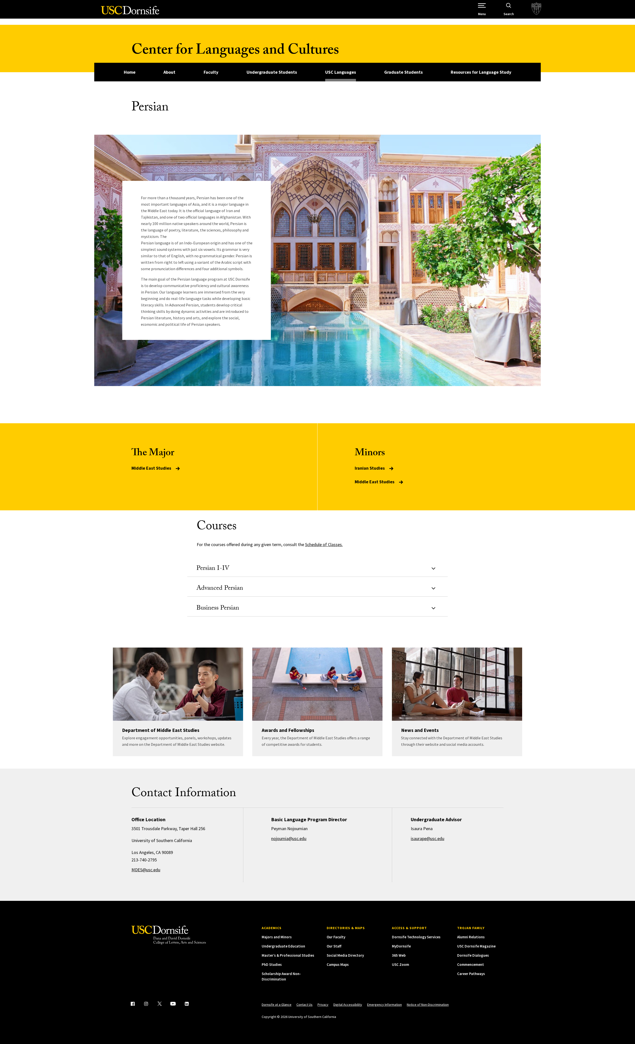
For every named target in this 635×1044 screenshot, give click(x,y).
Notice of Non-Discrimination (428, 1004)
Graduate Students (403, 72)
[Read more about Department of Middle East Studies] (178, 684)
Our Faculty (336, 937)
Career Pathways (471, 973)
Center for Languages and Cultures (235, 51)
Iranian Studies (370, 468)
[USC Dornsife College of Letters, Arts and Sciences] (130, 13)
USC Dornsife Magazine (476, 946)
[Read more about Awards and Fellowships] (317, 684)
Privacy (323, 1004)
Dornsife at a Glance (276, 1004)
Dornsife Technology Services (416, 937)
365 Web (399, 955)
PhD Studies (272, 964)
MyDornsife (401, 946)
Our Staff (334, 946)
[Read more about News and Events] (457, 684)
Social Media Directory (345, 955)
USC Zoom (400, 964)
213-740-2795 (144, 860)
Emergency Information (384, 1004)
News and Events (420, 730)
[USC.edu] (536, 9)
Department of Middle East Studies (160, 730)
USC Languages (340, 72)
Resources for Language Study (481, 72)
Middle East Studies (151, 468)
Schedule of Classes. (324, 544)
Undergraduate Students (272, 72)
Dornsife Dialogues (473, 955)
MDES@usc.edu (145, 870)
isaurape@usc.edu (427, 838)
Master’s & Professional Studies (288, 955)
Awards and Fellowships (288, 730)
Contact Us (304, 1004)
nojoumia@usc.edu (288, 838)
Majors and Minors (277, 937)
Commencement (470, 964)
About (169, 72)
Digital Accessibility (347, 1004)
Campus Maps (338, 964)
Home (129, 72)
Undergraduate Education (283, 946)
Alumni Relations (471, 937)
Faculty (211, 72)
